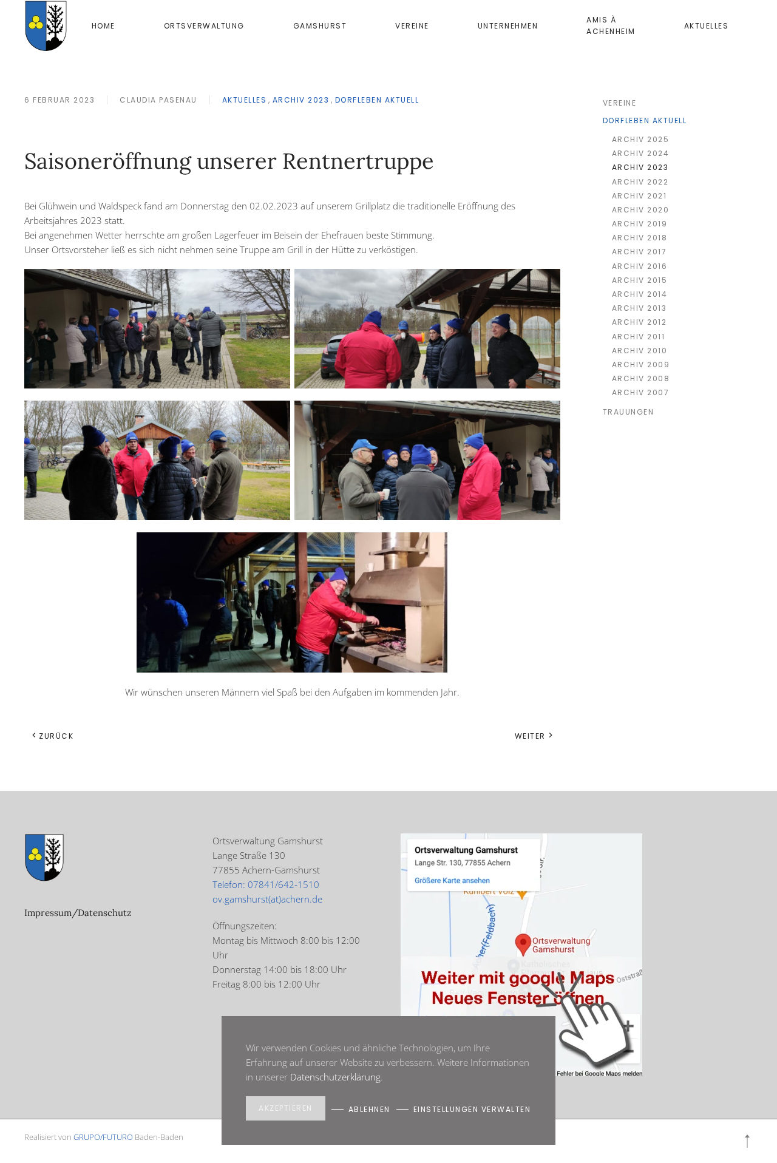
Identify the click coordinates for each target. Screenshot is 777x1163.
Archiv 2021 (639, 196)
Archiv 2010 (640, 350)
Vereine (412, 26)
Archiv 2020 (641, 210)
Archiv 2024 (641, 153)
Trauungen (628, 412)
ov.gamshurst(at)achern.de (267, 899)
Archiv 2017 (639, 251)
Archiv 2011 (638, 336)
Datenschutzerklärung (335, 1077)
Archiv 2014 (640, 294)
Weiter (530, 736)
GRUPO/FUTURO (103, 1136)
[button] (747, 1141)
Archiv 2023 (301, 100)
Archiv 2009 (641, 364)
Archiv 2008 (641, 378)
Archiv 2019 (640, 224)
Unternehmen (508, 26)
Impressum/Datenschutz (78, 912)
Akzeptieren (286, 1108)
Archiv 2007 (641, 392)
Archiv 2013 (639, 308)
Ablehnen (369, 1109)
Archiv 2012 (639, 322)
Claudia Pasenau (158, 100)
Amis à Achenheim (611, 25)
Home (103, 26)
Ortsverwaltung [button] (204, 26)
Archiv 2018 (640, 237)
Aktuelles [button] (706, 26)
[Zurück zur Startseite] (45, 26)
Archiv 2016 (640, 266)
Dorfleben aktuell (377, 100)
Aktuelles (244, 100)
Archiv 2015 (640, 280)
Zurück (56, 736)
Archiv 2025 (641, 139)
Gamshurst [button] (320, 26)
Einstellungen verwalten (472, 1109)
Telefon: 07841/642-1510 (265, 884)
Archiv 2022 (640, 182)
